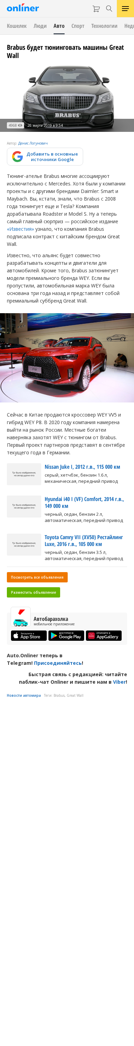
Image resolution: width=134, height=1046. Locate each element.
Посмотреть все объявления (37, 577)
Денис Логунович (33, 143)
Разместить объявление (33, 592)
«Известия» (20, 229)
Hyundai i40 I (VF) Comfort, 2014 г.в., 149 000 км (84, 502)
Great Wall (75, 695)
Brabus (59, 695)
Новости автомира (24, 695)
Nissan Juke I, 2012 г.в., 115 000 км (82, 466)
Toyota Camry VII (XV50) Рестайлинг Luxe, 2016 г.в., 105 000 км (84, 540)
